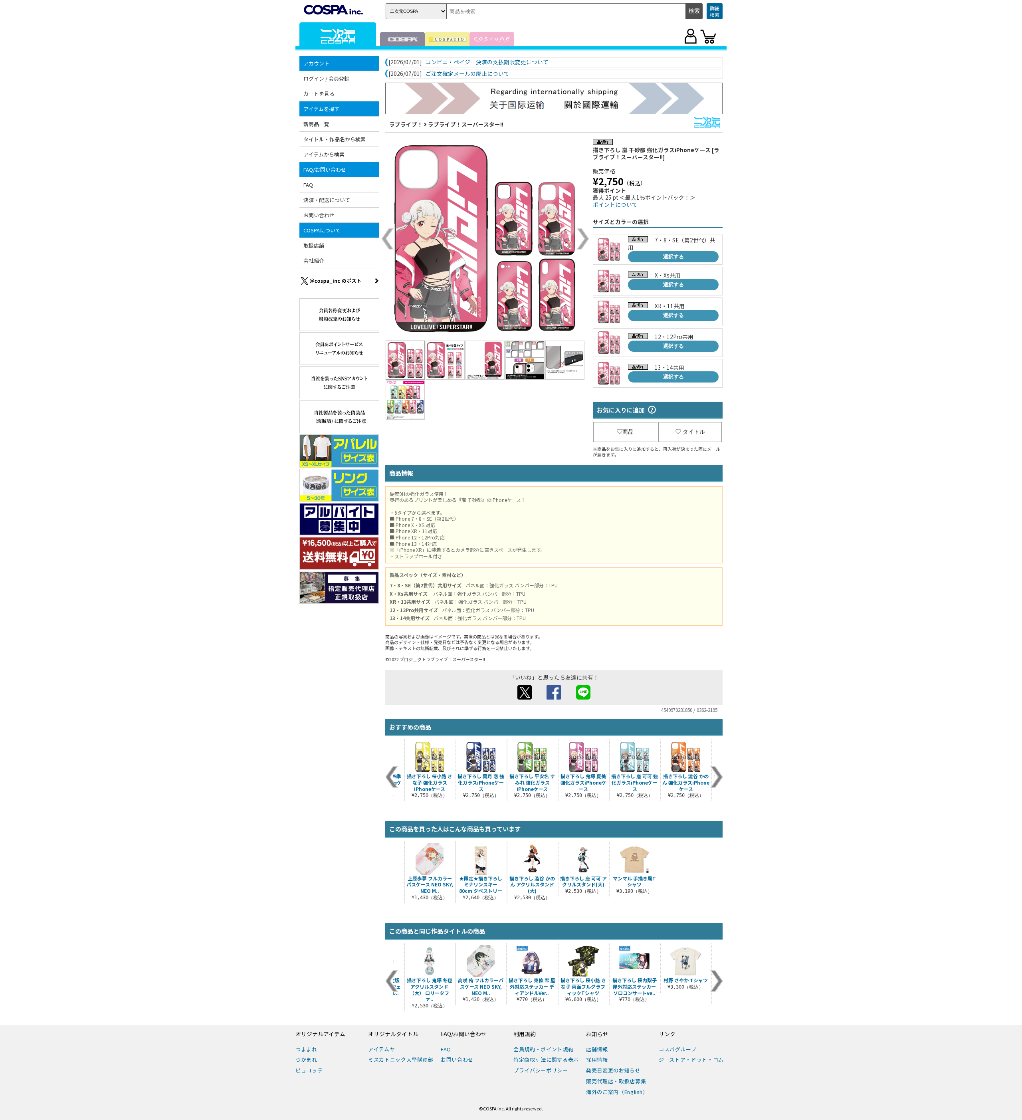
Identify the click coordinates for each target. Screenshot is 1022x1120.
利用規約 (524, 1034)
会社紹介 (313, 260)
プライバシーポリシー (540, 1070)
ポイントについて (615, 204)
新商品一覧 (316, 124)
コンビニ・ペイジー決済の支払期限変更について (487, 62)
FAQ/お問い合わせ (464, 1034)
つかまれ (306, 1059)
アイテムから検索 (324, 154)
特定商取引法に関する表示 (546, 1059)
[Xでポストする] (524, 697)
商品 (628, 431)
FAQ (308, 184)
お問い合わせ (319, 215)
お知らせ (597, 1034)
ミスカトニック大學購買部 (401, 1059)
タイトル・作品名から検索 (334, 139)
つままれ (306, 1049)
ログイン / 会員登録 (326, 78)
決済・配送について (326, 200)
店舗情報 (597, 1049)
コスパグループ (678, 1049)
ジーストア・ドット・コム (691, 1059)
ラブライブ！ (406, 124)
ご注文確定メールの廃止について (467, 73)
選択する (673, 257)
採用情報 (597, 1059)
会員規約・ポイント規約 (543, 1049)
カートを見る (319, 93)
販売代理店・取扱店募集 (616, 1081)
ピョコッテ (309, 1070)
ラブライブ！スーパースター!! (465, 124)
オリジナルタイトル (393, 1034)
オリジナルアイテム (320, 1034)
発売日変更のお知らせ (613, 1070)
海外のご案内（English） (617, 1092)
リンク (667, 1034)
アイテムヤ (381, 1049)
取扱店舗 (313, 245)
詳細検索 (714, 11)
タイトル (694, 431)
